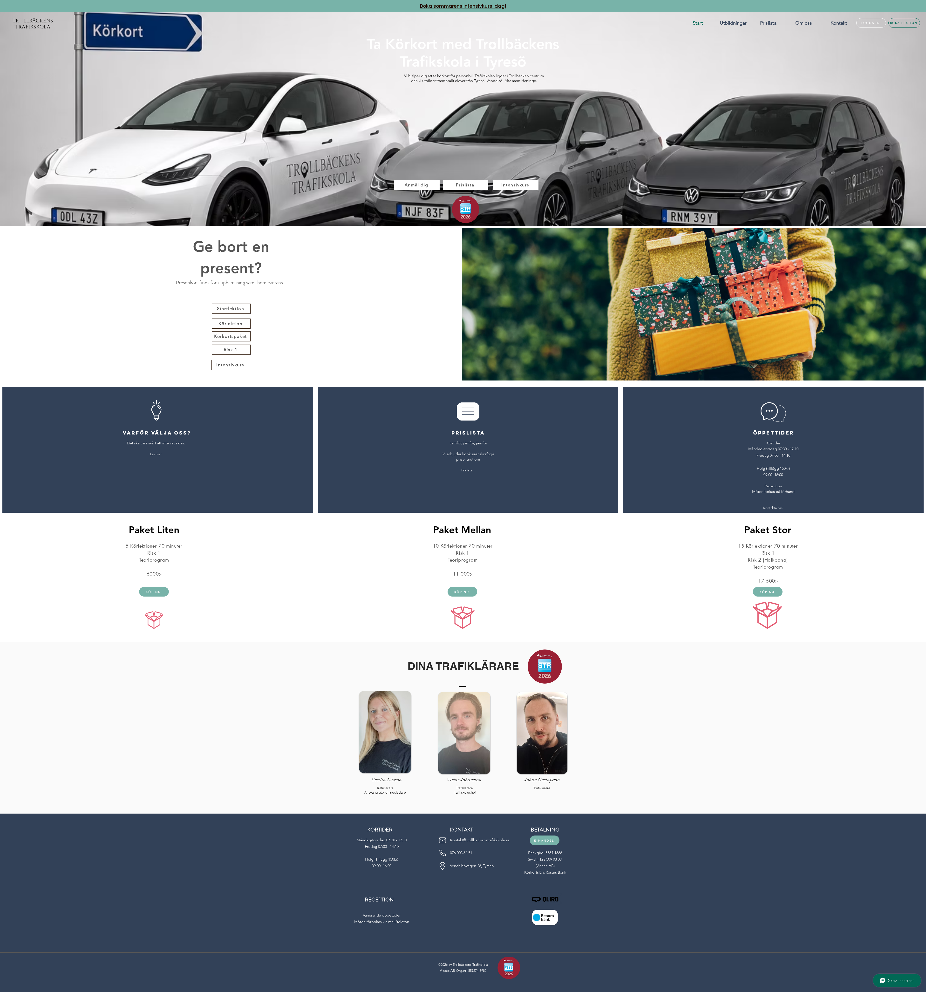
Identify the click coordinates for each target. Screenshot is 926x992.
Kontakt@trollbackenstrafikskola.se (480, 840)
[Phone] (442, 853)
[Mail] (442, 840)
